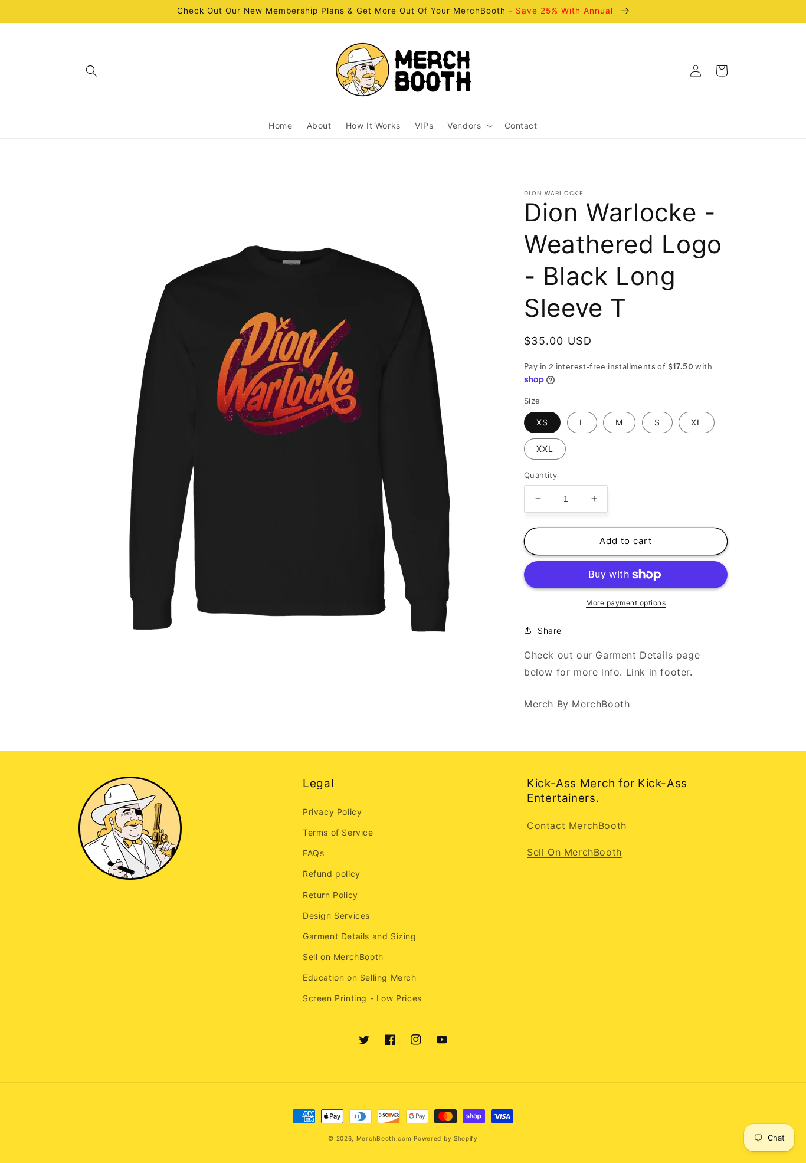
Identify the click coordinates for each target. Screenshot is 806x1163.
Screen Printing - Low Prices (362, 998)
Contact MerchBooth (577, 825)
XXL (544, 449)
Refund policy (332, 874)
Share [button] (550, 630)
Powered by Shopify (446, 1138)
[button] (91, 71)
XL (696, 422)
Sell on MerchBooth (343, 957)
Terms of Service (338, 832)
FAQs (313, 853)
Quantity (540, 475)
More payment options (626, 602)
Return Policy (330, 895)
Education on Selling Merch (360, 977)
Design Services (336, 915)
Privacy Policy (332, 812)
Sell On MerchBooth (574, 852)
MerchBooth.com (384, 1138)
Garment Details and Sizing (360, 936)
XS (542, 422)
